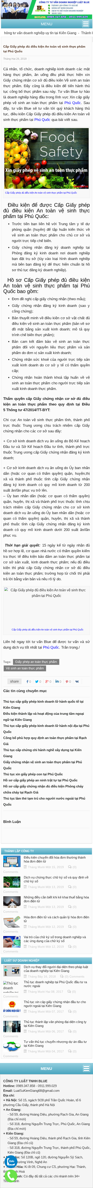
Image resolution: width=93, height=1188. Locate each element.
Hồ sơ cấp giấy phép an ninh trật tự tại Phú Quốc (40, 780)
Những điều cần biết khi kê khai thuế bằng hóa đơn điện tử (56, 899)
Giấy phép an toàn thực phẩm (36, 662)
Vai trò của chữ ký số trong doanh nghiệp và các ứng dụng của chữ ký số (55, 939)
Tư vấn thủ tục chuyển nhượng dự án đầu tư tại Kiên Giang (55, 1043)
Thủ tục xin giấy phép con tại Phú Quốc (33, 774)
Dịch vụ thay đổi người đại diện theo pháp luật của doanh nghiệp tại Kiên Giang (56, 969)
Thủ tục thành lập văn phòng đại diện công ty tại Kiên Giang (55, 1024)
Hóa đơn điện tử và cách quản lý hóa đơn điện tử (56, 919)
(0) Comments (74, 976)
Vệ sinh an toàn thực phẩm (25, 668)
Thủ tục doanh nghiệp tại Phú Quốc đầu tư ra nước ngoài (55, 984)
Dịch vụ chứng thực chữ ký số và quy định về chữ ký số (56, 879)
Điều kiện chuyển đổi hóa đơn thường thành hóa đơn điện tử (55, 859)
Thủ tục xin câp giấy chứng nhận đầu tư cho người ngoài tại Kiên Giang (55, 1004)
